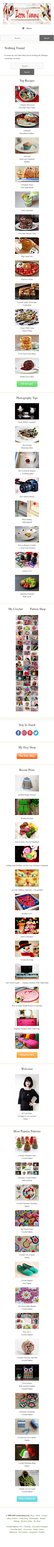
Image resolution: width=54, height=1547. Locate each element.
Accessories (27, 1529)
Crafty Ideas (23, 1518)
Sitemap (16, 1521)
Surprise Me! (27, 1054)
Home (35, 1529)
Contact (44, 1515)
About (38, 1515)
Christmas (27, 1526)
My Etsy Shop (27, 755)
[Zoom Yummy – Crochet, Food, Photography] (27, 13)
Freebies (42, 1532)
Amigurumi (33, 1532)
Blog (32, 1515)
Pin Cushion (23, 1532)
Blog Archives (12, 1518)
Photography (34, 1518)
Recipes (43, 1518)
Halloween (13, 1532)
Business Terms (26, 1521)
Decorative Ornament (40, 1526)
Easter (41, 1529)
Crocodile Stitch (16, 1529)
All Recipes (27, 383)
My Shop (37, 1521)
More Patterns (27, 1498)
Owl (20, 1526)
